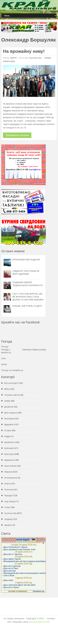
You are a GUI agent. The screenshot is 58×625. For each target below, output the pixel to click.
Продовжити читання (17, 135)
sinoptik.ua (17, 370)
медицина (9, 460)
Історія (7, 430)
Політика (8, 489)
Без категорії (10, 383)
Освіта (7, 483)
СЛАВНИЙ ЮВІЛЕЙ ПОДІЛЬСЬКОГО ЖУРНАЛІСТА (27, 284)
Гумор (7, 400)
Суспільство (35, 57)
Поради (8, 495)
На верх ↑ (52, 618)
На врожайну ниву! (24, 51)
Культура (9, 454)
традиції (8, 519)
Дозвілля (8, 406)
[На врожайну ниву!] (29, 81)
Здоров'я (8, 424)
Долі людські (10, 412)
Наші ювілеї (10, 465)
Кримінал (9, 442)
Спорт (7, 507)
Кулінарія (9, 448)
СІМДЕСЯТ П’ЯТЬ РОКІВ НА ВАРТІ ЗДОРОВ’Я (25, 272)
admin (13, 57)
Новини (8, 471)
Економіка (9, 418)
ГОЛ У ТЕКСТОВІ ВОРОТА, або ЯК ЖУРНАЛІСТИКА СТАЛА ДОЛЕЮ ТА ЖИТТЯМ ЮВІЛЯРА (27, 296)
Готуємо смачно (12, 394)
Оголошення (10, 477)
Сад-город (9, 501)
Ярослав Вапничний (39, 621)
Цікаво (7, 525)
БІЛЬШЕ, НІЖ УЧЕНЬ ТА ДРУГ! (27, 305)
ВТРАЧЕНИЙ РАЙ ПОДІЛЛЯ (26, 259)
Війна (7, 389)
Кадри (7, 436)
